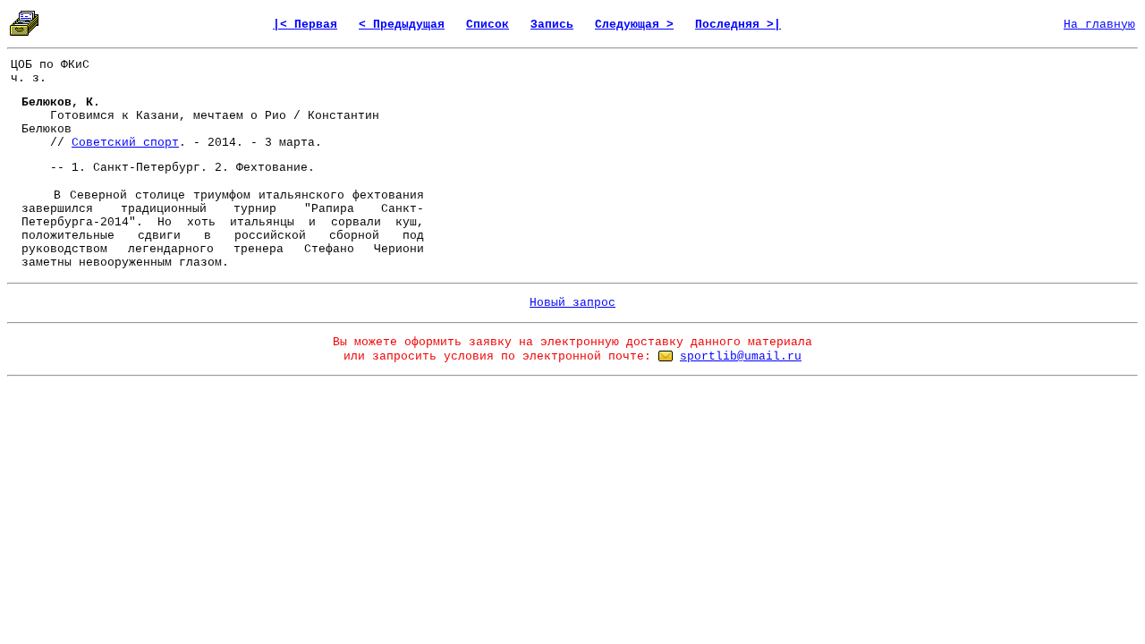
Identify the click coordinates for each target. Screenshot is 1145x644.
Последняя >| (738, 24)
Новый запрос (572, 302)
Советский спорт (125, 142)
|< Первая (305, 24)
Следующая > (634, 24)
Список (487, 24)
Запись (551, 24)
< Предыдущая (402, 24)
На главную (1099, 24)
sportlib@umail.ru (741, 356)
